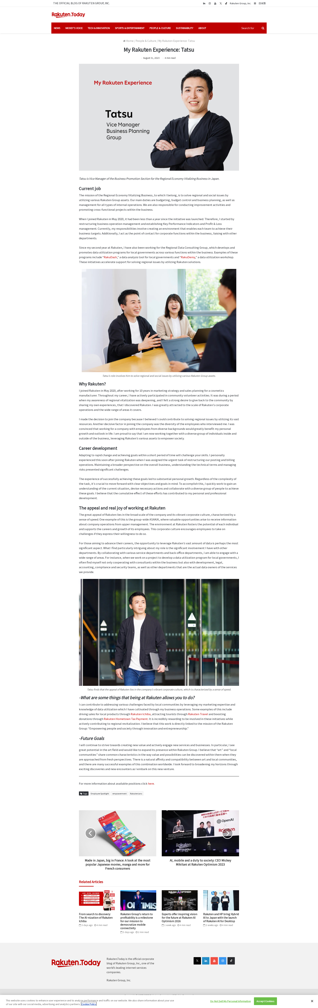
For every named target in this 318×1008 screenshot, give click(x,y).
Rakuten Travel (198, 714)
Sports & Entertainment (129, 28)
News (57, 28)
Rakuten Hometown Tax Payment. (126, 719)
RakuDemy (188, 257)
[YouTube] (215, 3)
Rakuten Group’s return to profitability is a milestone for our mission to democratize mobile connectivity (136, 921)
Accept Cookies (265, 1001)
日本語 (262, 3)
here (151, 783)
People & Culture (160, 28)
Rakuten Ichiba (141, 714)
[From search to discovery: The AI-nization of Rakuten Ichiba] (97, 900)
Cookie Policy (88, 1004)
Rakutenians (136, 793)
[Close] (312, 1001)
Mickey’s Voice (74, 28)
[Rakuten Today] (68, 14)
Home (130, 41)
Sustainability (184, 28)
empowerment (119, 793)
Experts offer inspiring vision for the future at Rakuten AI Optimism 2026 (179, 917)
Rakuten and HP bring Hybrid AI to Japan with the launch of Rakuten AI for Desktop (221, 917)
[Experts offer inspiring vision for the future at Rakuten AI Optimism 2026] (180, 900)
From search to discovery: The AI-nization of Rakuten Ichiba (96, 917)
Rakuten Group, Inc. (240, 3)
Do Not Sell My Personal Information (230, 1001)
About (202, 28)
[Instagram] (209, 3)
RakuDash (110, 257)
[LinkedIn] (205, 961)
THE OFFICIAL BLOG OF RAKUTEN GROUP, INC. (81, 3)
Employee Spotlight (100, 793)
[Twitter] (220, 3)
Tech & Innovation (99, 28)
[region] (159, 1001)
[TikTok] (226, 3)
